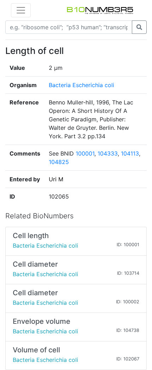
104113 (130, 153)
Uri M (56, 179)
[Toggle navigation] (21, 10)
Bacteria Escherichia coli (81, 85)
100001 (85, 153)
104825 (59, 161)
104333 (108, 153)
